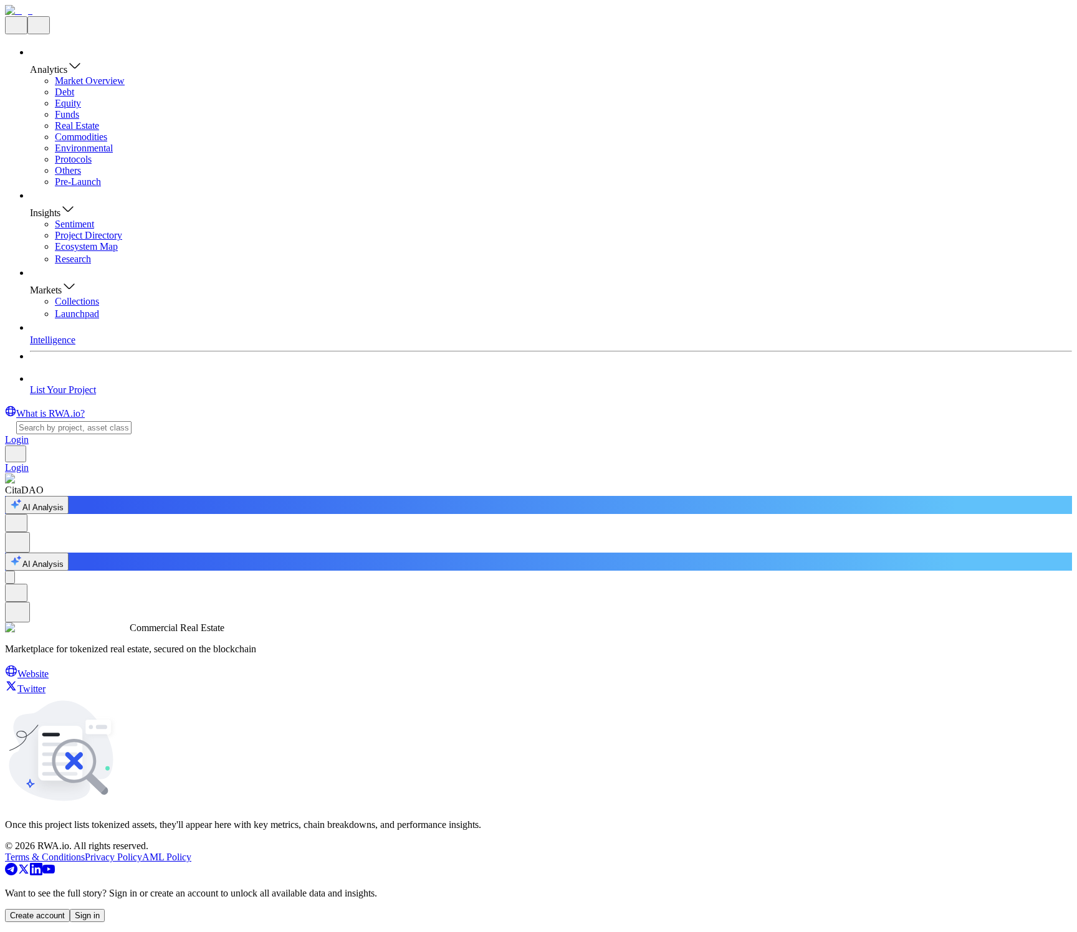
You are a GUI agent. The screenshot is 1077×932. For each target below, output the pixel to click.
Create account (37, 915)
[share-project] (16, 523)
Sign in (87, 915)
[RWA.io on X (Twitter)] (23, 872)
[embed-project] (17, 542)
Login (17, 439)
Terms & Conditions (45, 857)
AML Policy (166, 857)
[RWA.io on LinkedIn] (36, 872)
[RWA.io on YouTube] (48, 872)
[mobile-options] (10, 577)
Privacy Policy (113, 857)
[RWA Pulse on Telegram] (11, 872)
